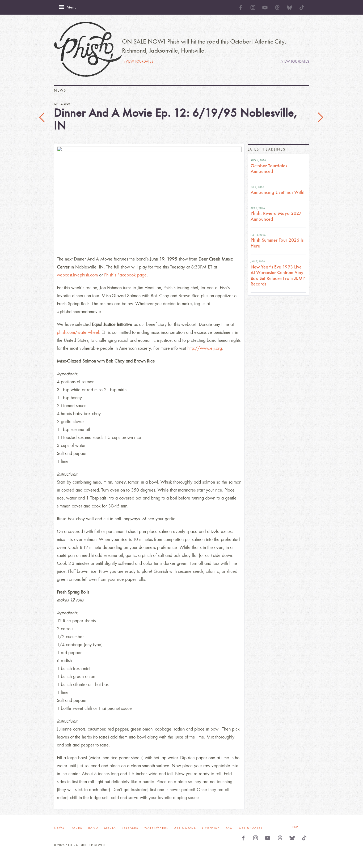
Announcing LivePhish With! (278, 192)
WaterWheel (156, 828)
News (59, 828)
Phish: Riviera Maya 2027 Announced (276, 216)
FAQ (229, 828)
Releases (130, 828)
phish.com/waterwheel (78, 332)
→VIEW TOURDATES (137, 61)
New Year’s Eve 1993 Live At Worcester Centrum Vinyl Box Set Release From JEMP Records (278, 275)
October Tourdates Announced (269, 168)
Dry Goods (185, 828)
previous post (42, 117)
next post (320, 117)
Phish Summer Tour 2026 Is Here (277, 243)
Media (110, 828)
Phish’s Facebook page (125, 275)
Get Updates (251, 828)
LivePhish (211, 828)
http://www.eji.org (204, 348)
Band (93, 828)
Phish (88, 49)
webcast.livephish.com (77, 275)
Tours (76, 828)
